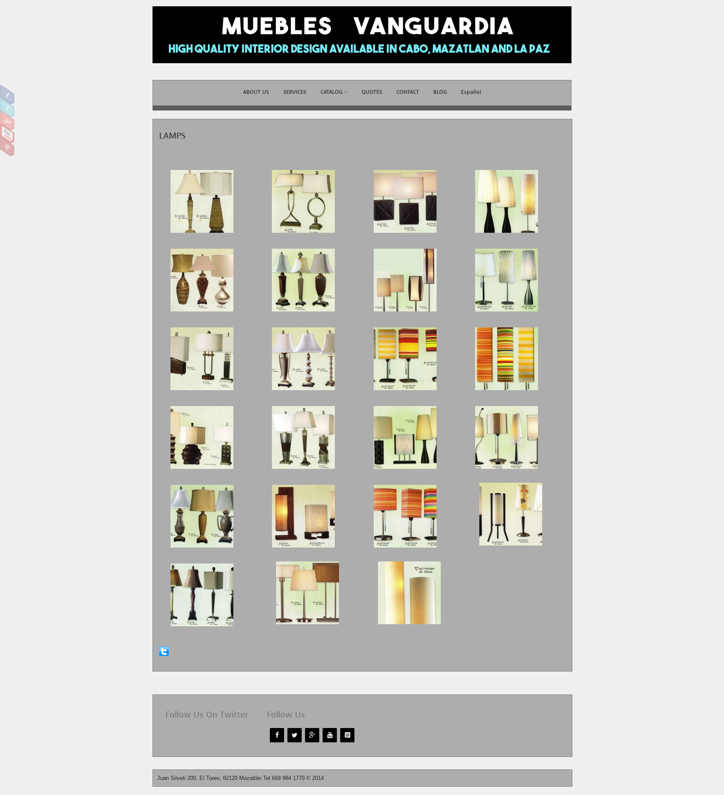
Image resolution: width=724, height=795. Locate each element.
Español (471, 92)
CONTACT (407, 92)
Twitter (7, 107)
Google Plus (7, 120)
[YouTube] (330, 735)
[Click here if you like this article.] (164, 654)
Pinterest (7, 146)
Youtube (7, 133)
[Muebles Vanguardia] (362, 67)
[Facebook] (277, 735)
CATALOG (331, 92)
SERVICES (294, 92)
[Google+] (312, 735)
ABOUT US (256, 92)
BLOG (440, 92)
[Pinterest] (347, 735)
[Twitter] (294, 735)
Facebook (7, 94)
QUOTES (372, 92)
